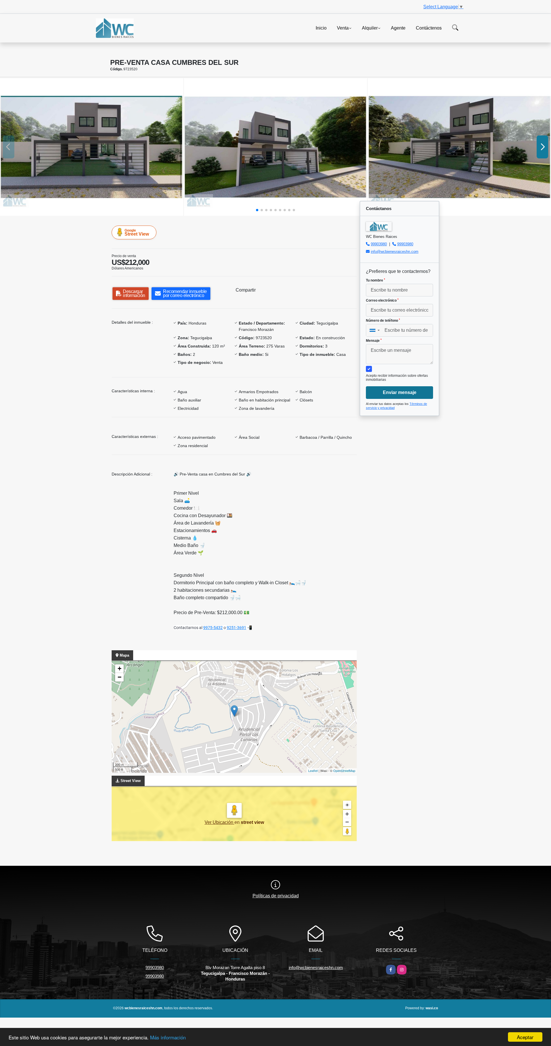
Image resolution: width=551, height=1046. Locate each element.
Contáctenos (429, 27)
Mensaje (374, 340)
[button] (257, 210)
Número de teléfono (383, 320)
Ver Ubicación (219, 822)
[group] (91, 147)
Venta (343, 27)
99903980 (379, 244)
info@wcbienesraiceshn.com (394, 251)
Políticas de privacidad (276, 895)
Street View (137, 232)
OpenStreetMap (344, 770)
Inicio (321, 27)
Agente (398, 27)
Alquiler (370, 27)
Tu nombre (375, 280)
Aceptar (525, 1037)
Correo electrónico (382, 300)
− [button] (119, 677)
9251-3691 (236, 627)
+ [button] (119, 668)
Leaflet (313, 770)
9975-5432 (213, 627)
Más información (168, 1037)
